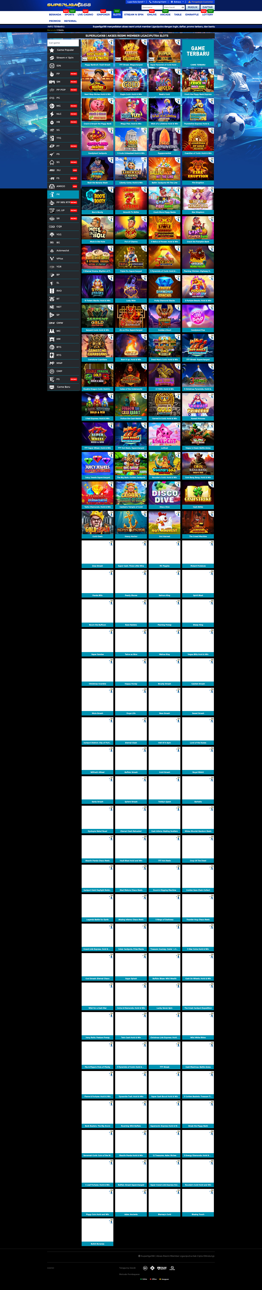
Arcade (165, 14)
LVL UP (60, 210)
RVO (59, 290)
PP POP (61, 89)
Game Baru (63, 386)
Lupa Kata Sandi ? (136, 2)
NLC (58, 113)
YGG (58, 234)
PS (58, 154)
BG (58, 242)
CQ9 (59, 226)
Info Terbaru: (56, 26)
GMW (59, 322)
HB (58, 121)
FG (58, 379)
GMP (59, 371)
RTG (58, 355)
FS (57, 178)
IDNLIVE (152, 14)
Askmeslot (62, 250)
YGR (58, 266)
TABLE (178, 14)
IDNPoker (103, 14)
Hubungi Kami (159, 2)
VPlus (59, 258)
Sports (69, 14)
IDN (58, 65)
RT (58, 298)
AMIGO (60, 186)
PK (58, 194)
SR (58, 218)
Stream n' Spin (64, 57)
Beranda (55, 14)
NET (58, 306)
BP (58, 274)
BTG (58, 347)
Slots (117, 14)
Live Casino (85, 14)
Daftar (208, 7)
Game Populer (65, 49)
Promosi (55, 20)
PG (58, 97)
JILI (58, 170)
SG (58, 162)
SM (58, 81)
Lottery (207, 14)
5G (58, 129)
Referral (70, 20)
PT (58, 146)
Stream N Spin (133, 14)
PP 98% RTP (63, 202)
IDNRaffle (192, 14)
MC (58, 330)
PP (58, 73)
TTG (58, 137)
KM (58, 338)
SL (57, 282)
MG (58, 105)
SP (58, 314)
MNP (59, 363)
